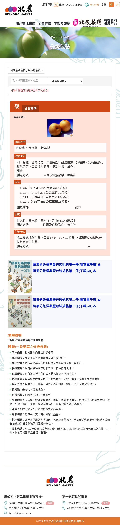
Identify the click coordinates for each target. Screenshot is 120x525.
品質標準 (30, 108)
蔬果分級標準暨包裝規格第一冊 (65, 264)
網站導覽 (47, 4)
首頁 (53, 37)
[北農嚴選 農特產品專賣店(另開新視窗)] (87, 23)
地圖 (50, 503)
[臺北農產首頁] (19, 12)
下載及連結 (64, 37)
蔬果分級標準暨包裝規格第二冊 (65, 299)
